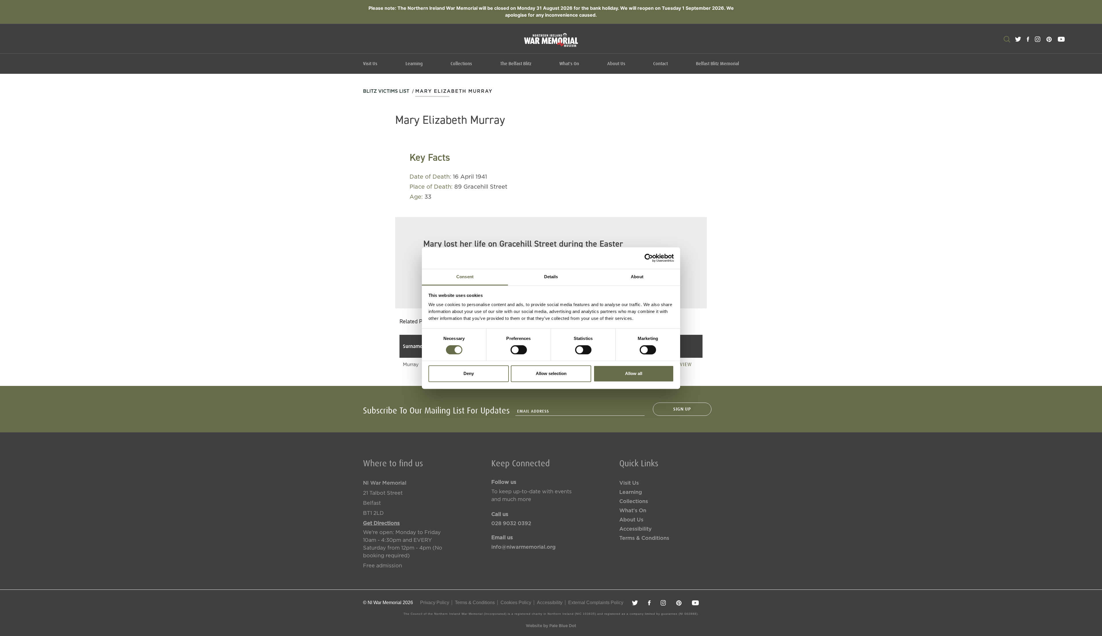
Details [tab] (551, 276)
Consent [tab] (465, 276)
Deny (468, 373)
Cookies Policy (515, 602)
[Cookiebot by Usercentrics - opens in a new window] (649, 258)
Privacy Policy (434, 602)
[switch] (519, 349)
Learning (414, 63)
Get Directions (381, 523)
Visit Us (370, 63)
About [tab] (637, 276)
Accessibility (635, 529)
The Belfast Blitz (515, 63)
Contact (660, 63)
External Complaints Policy (595, 602)
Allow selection (551, 373)
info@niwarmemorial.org (523, 547)
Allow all (633, 373)
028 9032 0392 (511, 523)
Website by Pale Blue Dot (551, 626)
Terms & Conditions (644, 538)
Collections (461, 63)
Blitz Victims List (386, 91)
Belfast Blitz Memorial (717, 63)
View (686, 364)
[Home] (551, 42)
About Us (616, 63)
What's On (569, 63)
